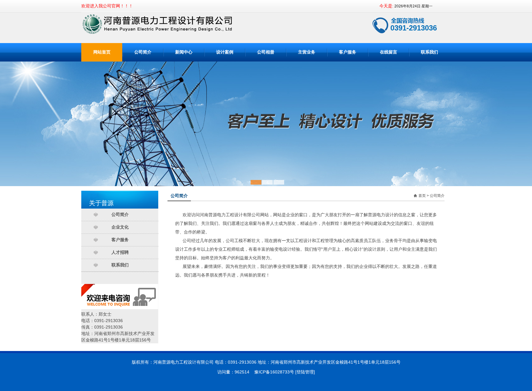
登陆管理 (305, 371)
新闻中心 (183, 52)
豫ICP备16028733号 (274, 371)
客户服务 (347, 52)
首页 (422, 196)
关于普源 (101, 203)
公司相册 (265, 52)
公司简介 (142, 52)
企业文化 (120, 227)
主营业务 (306, 52)
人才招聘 (120, 252)
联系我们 (429, 52)
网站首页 (102, 52)
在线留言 (388, 52)
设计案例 (224, 52)
